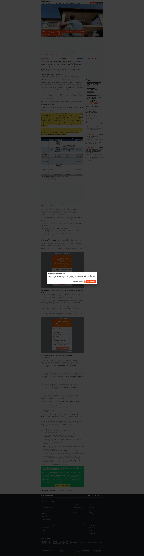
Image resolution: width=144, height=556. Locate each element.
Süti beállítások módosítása (78, 281)
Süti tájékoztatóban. (77, 277)
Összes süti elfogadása (91, 281)
